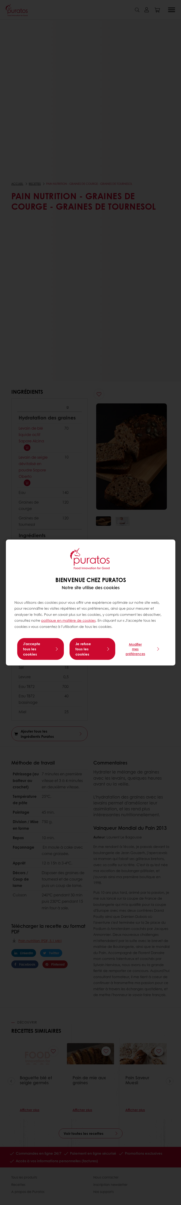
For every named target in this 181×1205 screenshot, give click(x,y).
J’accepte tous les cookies (31, 649)
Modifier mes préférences (135, 649)
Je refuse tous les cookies (83, 649)
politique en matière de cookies (68, 620)
